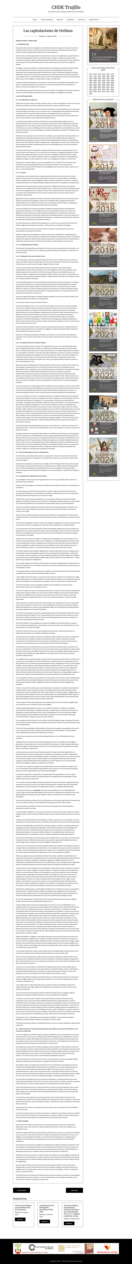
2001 (90, 85)
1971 (90, 74)
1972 (95, 74)
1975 (108, 74)
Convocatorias (47, 19)
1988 (112, 78)
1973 (99, 74)
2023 (108, 91)
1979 (99, 76)
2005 (108, 85)
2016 (103, 89)
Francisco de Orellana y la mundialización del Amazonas (23, 1207)
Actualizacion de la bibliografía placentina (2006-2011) (46, 1208)
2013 (90, 89)
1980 (103, 76)
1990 (95, 80)
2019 (90, 91)
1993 (108, 80)
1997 (99, 82)
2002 (95, 85)
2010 (103, 87)
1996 (95, 82)
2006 (112, 85)
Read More (20, 1219)
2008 (95, 87)
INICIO (35, 19)
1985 (99, 78)
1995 (90, 82)
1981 (108, 76)
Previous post (21, 1190)
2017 (108, 89)
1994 (112, 80)
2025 (90, 93)
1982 (112, 76)
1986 (103, 78)
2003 (99, 85)
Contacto (81, 19)
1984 (95, 78)
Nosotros (70, 19)
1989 (90, 80)
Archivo (59, 19)
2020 (95, 91)
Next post (74, 1190)
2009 (99, 87)
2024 (112, 91)
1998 (103, 82)
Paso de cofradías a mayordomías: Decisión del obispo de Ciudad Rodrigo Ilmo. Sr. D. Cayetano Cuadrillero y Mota (72, 1210)
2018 (112, 89)
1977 (90, 76)
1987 (108, 78)
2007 (90, 87)
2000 (112, 82)
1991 (99, 80)
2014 (95, 89)
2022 (103, 91)
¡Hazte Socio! (94, 19)
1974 (103, 74)
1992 (103, 80)
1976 (112, 74)
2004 (103, 85)
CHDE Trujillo (66, 7)
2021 (99, 91)
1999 (108, 82)
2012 (112, 87)
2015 (99, 89)
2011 (108, 87)
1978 (95, 76)
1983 (90, 78)
